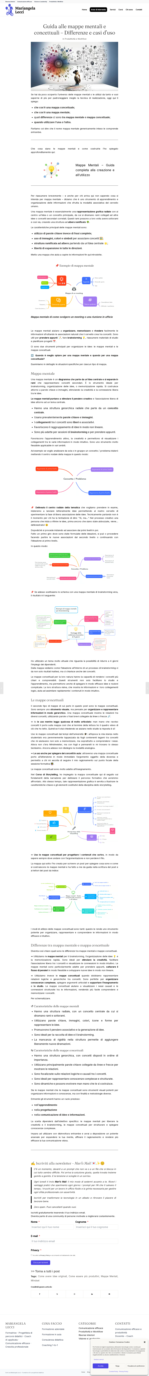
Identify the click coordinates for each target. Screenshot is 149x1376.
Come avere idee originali (52, 1276)
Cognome (80, 1222)
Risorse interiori (10, 1)
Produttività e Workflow (56, 1)
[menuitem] (10, 1)
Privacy (35, 1250)
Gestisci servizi (99, 1359)
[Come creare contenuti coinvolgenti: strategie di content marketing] (147, 688)
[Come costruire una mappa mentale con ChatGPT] (1, 688)
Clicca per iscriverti (40, 1262)
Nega (117, 1366)
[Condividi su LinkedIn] (92, 1294)
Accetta (100, 1366)
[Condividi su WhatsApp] (74, 1294)
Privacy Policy (123, 1371)
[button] (145, 1342)
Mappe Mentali (109, 1276)
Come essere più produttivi (84, 1276)
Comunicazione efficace (24, 1)
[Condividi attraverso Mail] (109, 1294)
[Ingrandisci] (115, 45)
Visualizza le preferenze (136, 1366)
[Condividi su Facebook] (39, 1294)
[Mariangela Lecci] (20, 9)
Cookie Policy (113, 1371)
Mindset (35, 1280)
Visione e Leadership (40, 1)
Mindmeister (55, 744)
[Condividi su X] (57, 1294)
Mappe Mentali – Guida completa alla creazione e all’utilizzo (95, 170)
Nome (34, 1222)
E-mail (34, 1236)
